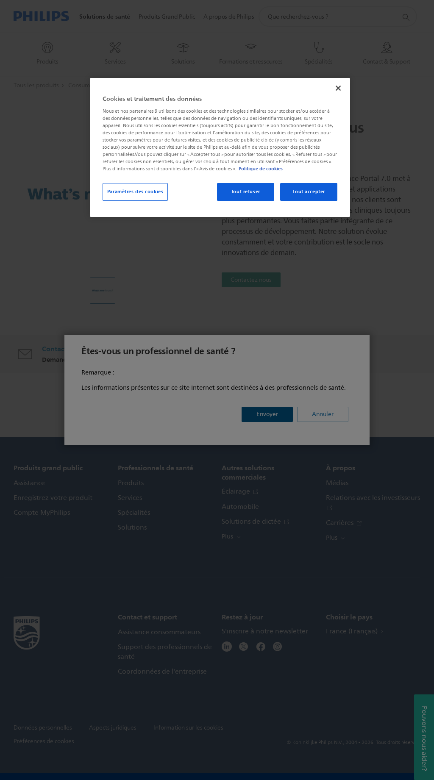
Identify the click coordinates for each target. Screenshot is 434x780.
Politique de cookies (261, 168)
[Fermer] (338, 88)
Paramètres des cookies (135, 191)
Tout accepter (308, 191)
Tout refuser (245, 191)
